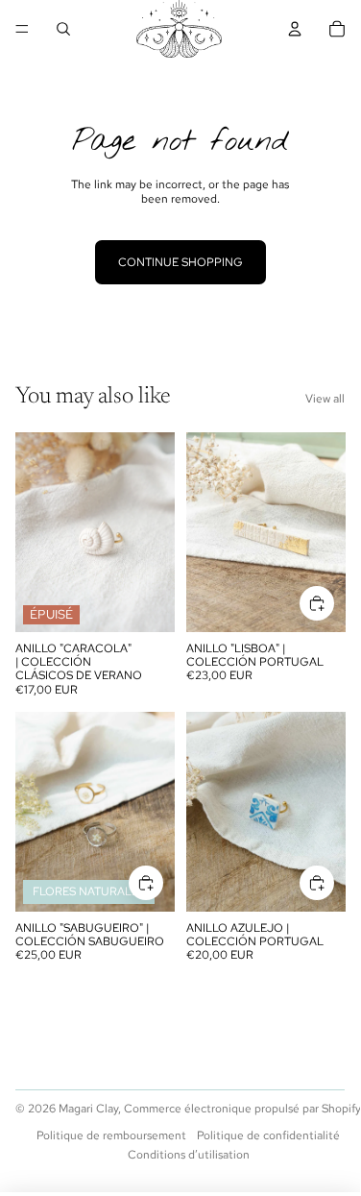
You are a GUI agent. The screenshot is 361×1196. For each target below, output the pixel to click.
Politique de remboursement (111, 1135)
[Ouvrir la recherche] (63, 29)
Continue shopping (180, 262)
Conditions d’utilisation (189, 1154)
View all (325, 398)
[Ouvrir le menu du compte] (295, 29)
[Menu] (22, 29)
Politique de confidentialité (268, 1135)
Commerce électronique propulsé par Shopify (242, 1108)
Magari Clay (88, 1108)
